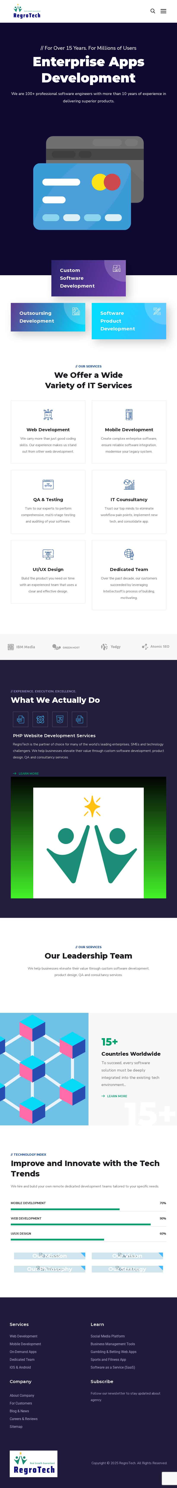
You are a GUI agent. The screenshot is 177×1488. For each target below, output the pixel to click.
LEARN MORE (28, 774)
